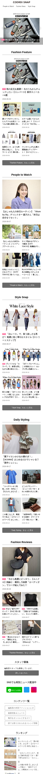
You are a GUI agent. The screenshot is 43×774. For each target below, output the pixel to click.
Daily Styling (21, 419)
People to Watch (21, 174)
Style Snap (21, 297)
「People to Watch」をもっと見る (22, 285)
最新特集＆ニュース (16, 713)
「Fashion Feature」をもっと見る (22, 163)
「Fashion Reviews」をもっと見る (21, 653)
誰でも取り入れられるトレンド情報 (22, 723)
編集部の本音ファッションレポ (21, 708)
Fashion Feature (21, 52)
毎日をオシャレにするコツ (19, 718)
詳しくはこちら (21, 673)
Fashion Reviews (21, 542)
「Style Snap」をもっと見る (21, 408)
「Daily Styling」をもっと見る (21, 530)
